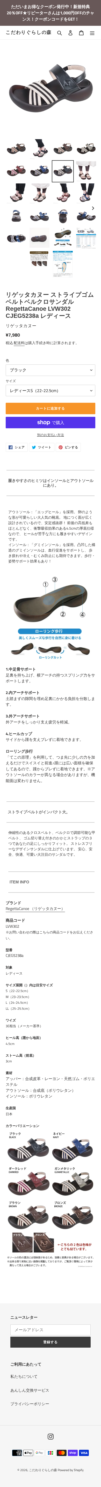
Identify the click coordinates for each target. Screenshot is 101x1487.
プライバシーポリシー (29, 1404)
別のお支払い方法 (50, 434)
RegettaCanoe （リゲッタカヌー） (35, 909)
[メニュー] (92, 32)
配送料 (19, 342)
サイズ (11, 381)
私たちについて (24, 1376)
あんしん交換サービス (29, 1390)
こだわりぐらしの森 (29, 32)
